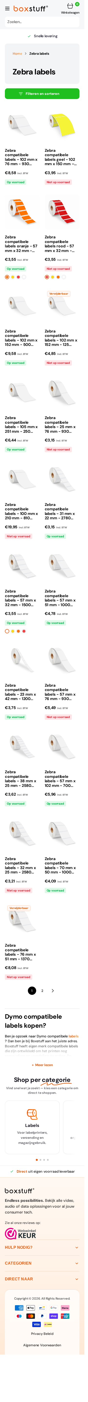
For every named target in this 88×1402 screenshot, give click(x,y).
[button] (7, 8)
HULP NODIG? (19, 1247)
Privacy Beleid (42, 1333)
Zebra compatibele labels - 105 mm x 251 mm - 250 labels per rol (21, 425)
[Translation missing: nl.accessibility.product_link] (22, 125)
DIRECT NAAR (19, 1279)
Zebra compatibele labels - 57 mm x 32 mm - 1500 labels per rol (20, 598)
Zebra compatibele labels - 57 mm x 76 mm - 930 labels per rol (60, 692)
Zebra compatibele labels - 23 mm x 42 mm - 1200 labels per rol (20, 692)
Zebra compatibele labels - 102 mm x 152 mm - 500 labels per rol (21, 338)
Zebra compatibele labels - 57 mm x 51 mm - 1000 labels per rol (60, 598)
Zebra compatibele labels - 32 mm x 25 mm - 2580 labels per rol (20, 866)
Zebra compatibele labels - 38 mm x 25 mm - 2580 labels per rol (20, 779)
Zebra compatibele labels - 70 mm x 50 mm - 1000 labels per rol (60, 866)
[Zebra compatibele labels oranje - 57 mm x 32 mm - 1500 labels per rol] (22, 255)
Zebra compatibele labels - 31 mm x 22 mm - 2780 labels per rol (60, 512)
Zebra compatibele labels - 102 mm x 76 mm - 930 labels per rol (21, 157)
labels (74, 1036)
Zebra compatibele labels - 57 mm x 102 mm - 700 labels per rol (60, 779)
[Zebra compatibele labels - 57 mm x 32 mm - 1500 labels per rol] (22, 609)
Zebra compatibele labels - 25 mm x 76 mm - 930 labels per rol (60, 425)
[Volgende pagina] (52, 991)
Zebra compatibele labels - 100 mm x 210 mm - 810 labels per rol (21, 512)
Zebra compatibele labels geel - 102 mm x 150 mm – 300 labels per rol (61, 157)
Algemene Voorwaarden (42, 1345)
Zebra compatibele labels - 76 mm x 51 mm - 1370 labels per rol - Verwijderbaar (20, 952)
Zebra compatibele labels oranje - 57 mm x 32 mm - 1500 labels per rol (22, 244)
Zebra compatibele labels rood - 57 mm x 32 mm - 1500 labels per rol (62, 244)
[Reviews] (42, 1234)
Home (17, 53)
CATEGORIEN (18, 1263)
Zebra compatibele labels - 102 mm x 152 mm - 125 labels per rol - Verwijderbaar (61, 338)
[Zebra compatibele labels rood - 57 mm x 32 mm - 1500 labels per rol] (62, 255)
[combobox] (42, 22)
